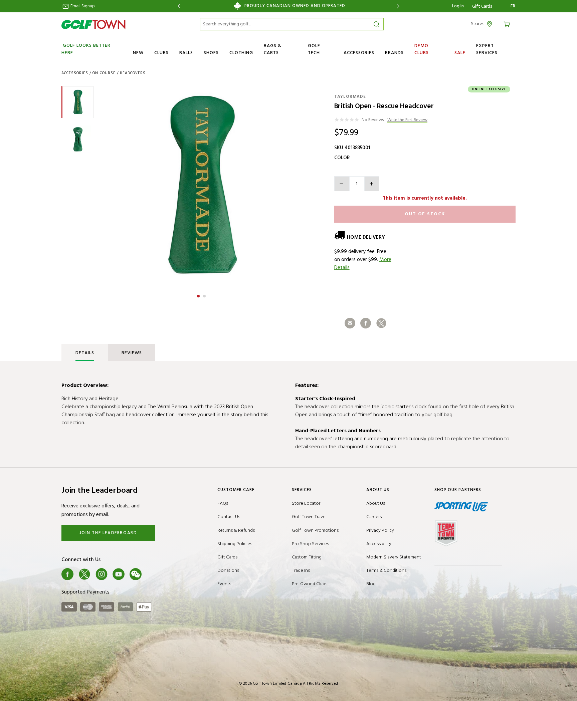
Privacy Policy (380, 530)
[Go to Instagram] (101, 574)
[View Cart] (508, 23)
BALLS (186, 53)
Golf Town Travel (309, 517)
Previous (178, 6)
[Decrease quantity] (341, 183)
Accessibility (378, 544)
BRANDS (394, 53)
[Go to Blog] (153, 574)
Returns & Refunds (236, 530)
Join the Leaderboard (108, 532)
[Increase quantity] (371, 183)
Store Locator (306, 503)
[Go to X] (84, 574)
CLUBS (161, 53)
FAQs (222, 503)
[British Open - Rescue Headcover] (201, 186)
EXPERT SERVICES (487, 49)
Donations (228, 570)
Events (224, 584)
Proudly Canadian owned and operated (294, 6)
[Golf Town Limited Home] (93, 24)
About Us (375, 503)
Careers (374, 517)
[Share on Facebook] (365, 323)
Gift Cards (482, 6)
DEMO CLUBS (421, 49)
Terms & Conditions (386, 570)
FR (513, 6)
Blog (371, 584)
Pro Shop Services (310, 544)
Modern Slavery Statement (393, 557)
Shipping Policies (234, 544)
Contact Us (228, 517)
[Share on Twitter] (381, 323)
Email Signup (82, 6)
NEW (138, 53)
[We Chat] (136, 574)
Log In (458, 6)
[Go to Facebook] (67, 574)
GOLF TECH (314, 49)
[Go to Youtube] (119, 574)
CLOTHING (241, 53)
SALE (459, 53)
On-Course (104, 73)
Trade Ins (301, 570)
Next (399, 6)
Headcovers (133, 73)
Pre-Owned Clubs (309, 584)
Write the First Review (407, 120)
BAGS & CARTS (272, 49)
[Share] (350, 323)
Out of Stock (425, 214)
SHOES (211, 53)
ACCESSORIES (359, 53)
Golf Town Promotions (315, 530)
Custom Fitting (307, 557)
